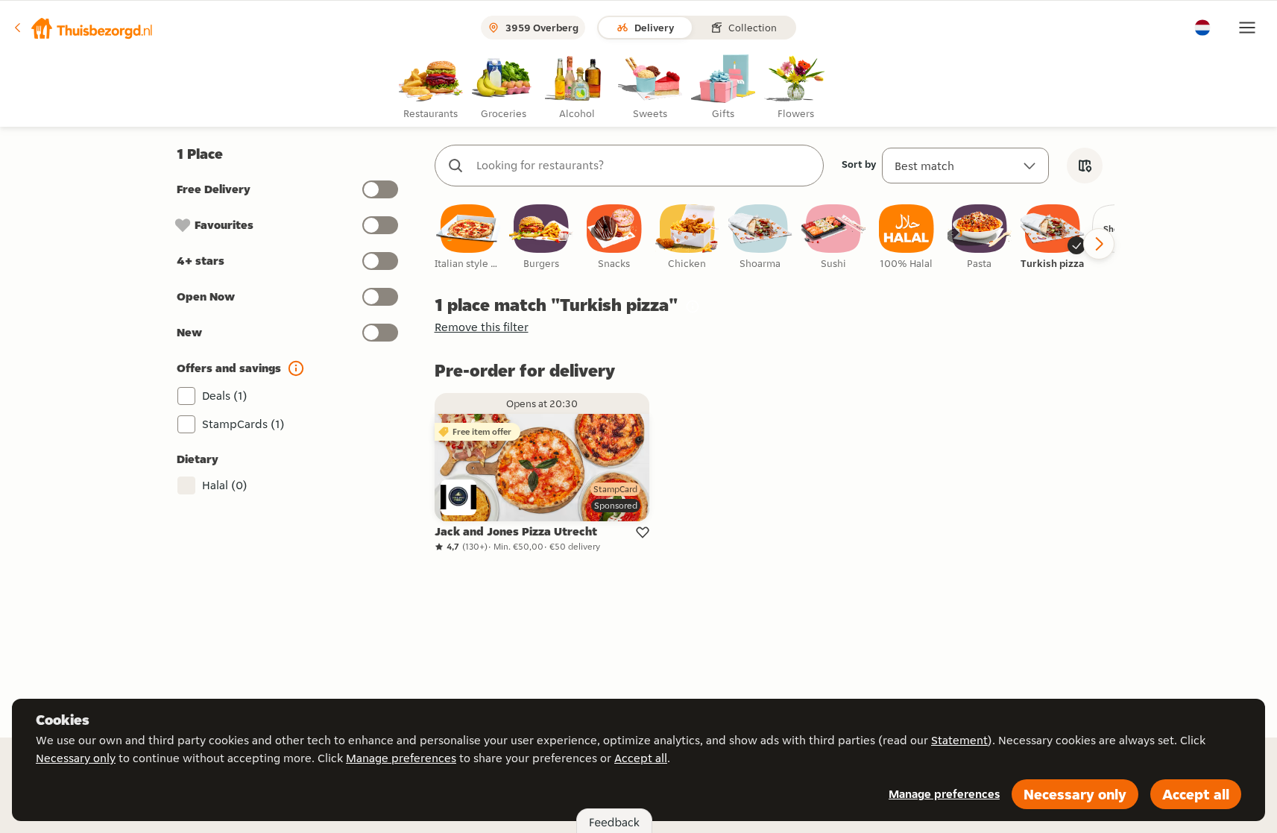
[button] (83, 28)
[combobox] (644, 166)
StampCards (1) (243, 424)
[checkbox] (468, 237)
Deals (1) (224, 395)
